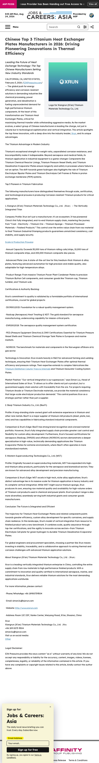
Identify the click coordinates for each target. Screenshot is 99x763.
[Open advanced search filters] (85, 27)
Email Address (15, 738)
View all (93, 4)
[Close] (50, 707)
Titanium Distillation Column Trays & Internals (27, 369)
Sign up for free (28, 749)
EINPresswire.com (32, 82)
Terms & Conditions (78, 760)
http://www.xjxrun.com (26, 608)
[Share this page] (92, 27)
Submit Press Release (55, 760)
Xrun (73, 133)
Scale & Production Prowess (19, 242)
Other (8, 639)
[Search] (79, 27)
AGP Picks (8, 4)
